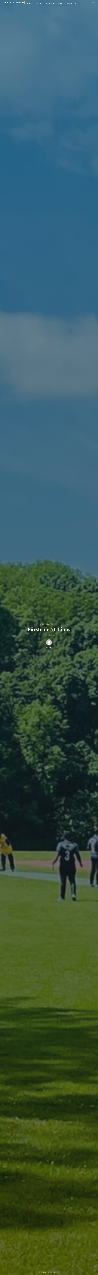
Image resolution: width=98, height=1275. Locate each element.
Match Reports (51, 624)
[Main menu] (93, 3)
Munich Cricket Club (13, 2)
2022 (42, 624)
